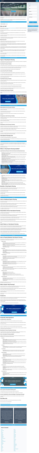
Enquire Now (13, 235)
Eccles (14, 429)
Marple (2, 429)
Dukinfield (2, 434)
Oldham (2, 442)
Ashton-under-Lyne (3, 438)
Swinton (15, 431)
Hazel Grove (2, 430)
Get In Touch (13, 315)
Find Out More (13, 197)
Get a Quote (13, 11)
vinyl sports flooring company (6, 19)
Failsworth (2, 440)
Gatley (1, 439)
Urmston (15, 430)
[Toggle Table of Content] (6, 24)
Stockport (2, 432)
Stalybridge (2, 436)
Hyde (1, 431)
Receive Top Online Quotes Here (13, 141)
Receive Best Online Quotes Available (13, 105)
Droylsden (2, 437)
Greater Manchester (3, 441)
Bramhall (2, 435)
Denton (2, 433)
